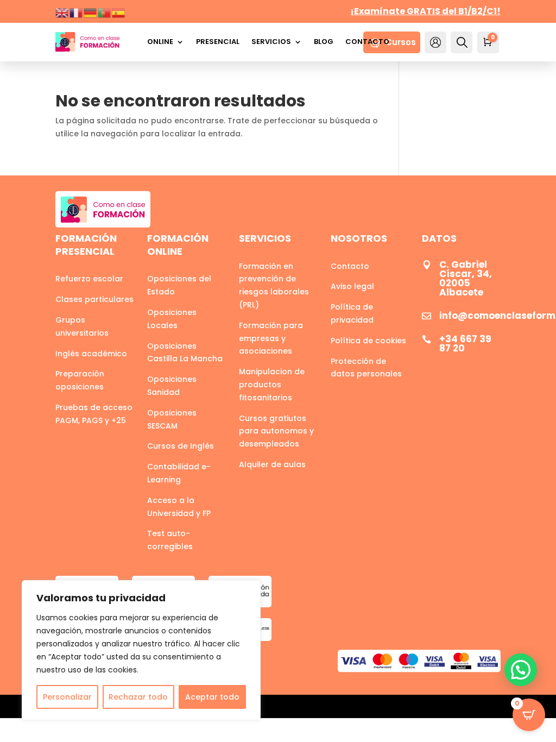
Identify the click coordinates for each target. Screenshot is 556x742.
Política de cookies (368, 340)
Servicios (271, 41)
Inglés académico (91, 353)
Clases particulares (94, 299)
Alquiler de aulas (272, 464)
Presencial (217, 41)
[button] (520, 669)
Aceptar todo (212, 696)
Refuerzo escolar (89, 278)
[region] (141, 650)
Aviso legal (352, 286)
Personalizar (67, 696)
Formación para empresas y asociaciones (271, 338)
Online (160, 41)
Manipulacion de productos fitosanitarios (272, 384)
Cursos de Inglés (180, 446)
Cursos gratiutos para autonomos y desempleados (276, 431)
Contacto (367, 41)
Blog (323, 41)
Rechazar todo (138, 696)
